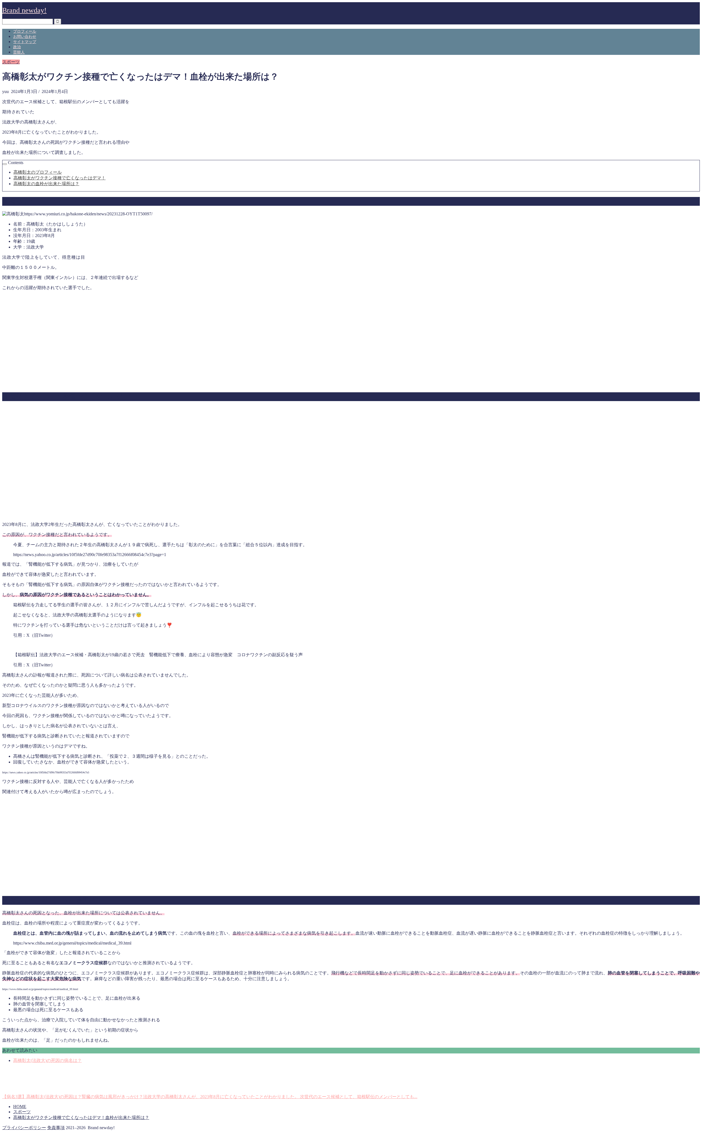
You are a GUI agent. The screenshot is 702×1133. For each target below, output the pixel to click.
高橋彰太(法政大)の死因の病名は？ (47, 1060)
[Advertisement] (351, 343)
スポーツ (11, 62)
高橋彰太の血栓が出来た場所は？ (46, 183)
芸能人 (19, 52)
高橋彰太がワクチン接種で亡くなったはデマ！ (59, 178)
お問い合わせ (24, 37)
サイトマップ (24, 42)
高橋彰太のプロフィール (37, 172)
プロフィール (24, 31)
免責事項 (56, 1127)
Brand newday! (24, 10)
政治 (17, 47)
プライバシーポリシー (24, 1127)
